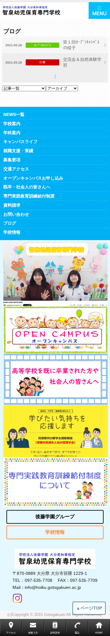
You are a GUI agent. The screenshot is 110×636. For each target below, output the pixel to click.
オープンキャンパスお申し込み (33, 178)
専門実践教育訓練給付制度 (29, 196)
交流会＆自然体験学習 (82, 62)
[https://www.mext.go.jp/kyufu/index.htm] (55, 431)
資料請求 (11, 205)
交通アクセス (16, 169)
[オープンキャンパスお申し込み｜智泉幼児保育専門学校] (55, 329)
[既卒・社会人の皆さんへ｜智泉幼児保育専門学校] (55, 379)
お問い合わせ (16, 214)
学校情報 (11, 232)
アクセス (11, 632)
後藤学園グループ (55, 516)
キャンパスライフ (20, 141)
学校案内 (11, 123)
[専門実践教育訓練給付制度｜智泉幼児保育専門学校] (55, 482)
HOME (99, 632)
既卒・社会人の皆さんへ (26, 187)
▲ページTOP (89, 608)
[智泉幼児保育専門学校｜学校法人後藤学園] (44, 10)
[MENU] (99, 10)
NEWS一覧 (13, 114)
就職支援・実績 (18, 151)
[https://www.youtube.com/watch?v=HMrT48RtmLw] (55, 274)
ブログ (9, 223)
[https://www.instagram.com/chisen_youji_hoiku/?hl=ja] (17, 596)
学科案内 (11, 133)
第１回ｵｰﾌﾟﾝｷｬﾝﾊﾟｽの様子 (81, 45)
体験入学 (33, 632)
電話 (77, 632)
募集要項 (11, 160)
